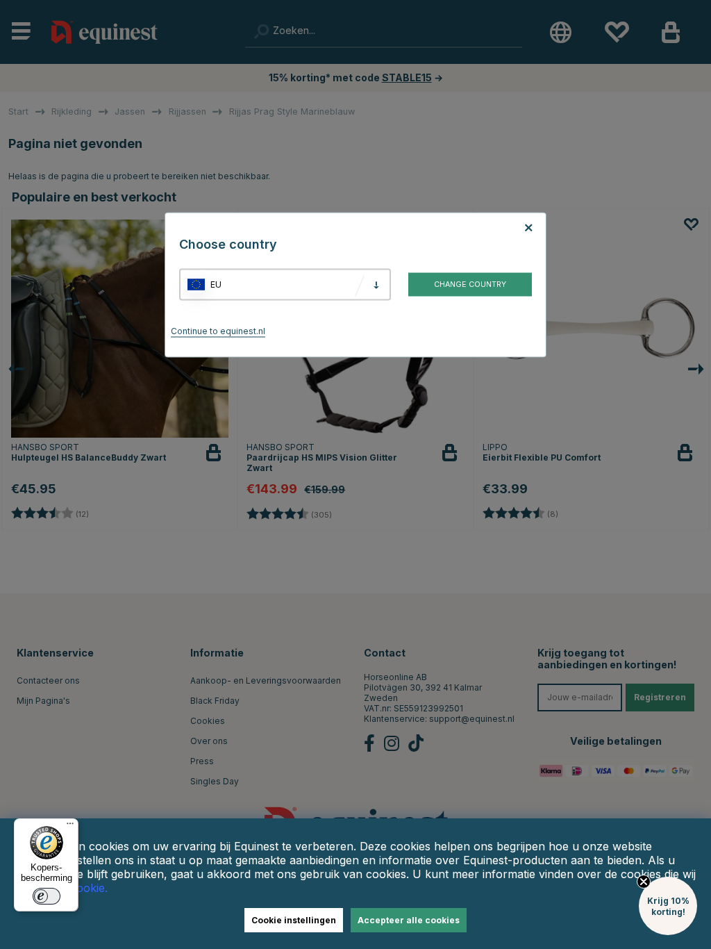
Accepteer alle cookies (409, 920)
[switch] (46, 896)
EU (215, 284)
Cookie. (88, 888)
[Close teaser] (644, 882)
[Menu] (70, 826)
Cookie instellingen (293, 920)
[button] (668, 906)
